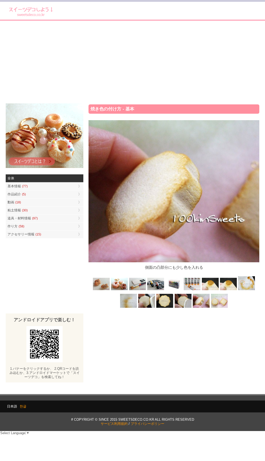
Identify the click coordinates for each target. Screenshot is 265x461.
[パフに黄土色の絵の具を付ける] (228, 290)
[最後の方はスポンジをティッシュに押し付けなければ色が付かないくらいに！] (129, 307)
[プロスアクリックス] (174, 290)
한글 (23, 406)
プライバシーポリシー (147, 424)
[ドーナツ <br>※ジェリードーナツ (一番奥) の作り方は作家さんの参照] (120, 290)
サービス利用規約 (114, 424)
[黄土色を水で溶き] (210, 290)
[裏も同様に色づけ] (165, 307)
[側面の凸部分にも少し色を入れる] (201, 307)
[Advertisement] (132, 62)
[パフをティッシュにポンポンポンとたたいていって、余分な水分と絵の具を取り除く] (246, 290)
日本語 (12, 406)
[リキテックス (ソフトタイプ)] (192, 290)
